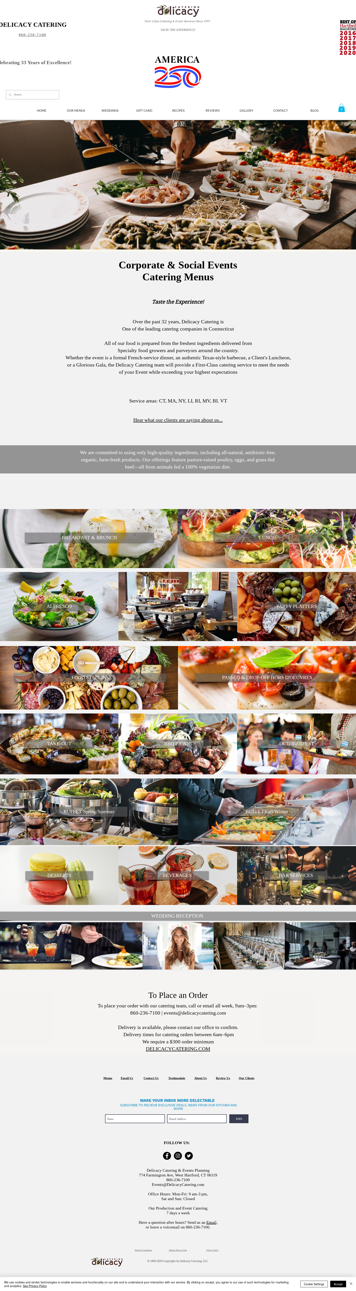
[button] (76, 110)
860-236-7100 (32, 34)
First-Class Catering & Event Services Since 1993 (177, 21)
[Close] (351, 1284)
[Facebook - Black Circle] (167, 1156)
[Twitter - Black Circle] (189, 1156)
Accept (338, 1284)
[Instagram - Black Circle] (178, 1156)
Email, (212, 1222)
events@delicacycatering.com (195, 1013)
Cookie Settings (314, 1284)
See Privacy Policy (35, 1286)
